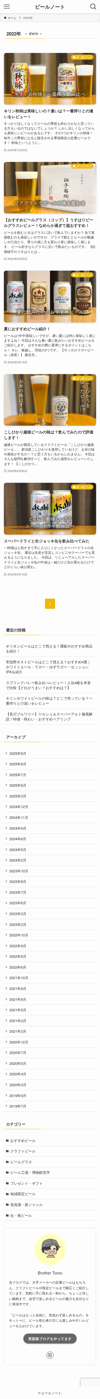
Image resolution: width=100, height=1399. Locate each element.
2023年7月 (17, 892)
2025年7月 (17, 774)
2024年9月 (17, 828)
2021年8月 (17, 999)
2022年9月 (17, 945)
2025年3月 (17, 796)
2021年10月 (18, 977)
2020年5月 (17, 1063)
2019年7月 (17, 1106)
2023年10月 (18, 871)
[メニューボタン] (6, 6)
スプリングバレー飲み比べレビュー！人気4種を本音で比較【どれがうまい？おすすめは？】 (48, 685)
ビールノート (50, 6)
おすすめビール (23, 1140)
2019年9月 (17, 1095)
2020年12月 (18, 1042)
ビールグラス (21, 1161)
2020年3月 (17, 1084)
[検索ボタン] (93, 6)
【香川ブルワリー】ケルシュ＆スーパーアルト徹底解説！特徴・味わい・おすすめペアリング (49, 716)
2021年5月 (17, 1009)
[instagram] (50, 1355)
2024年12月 (18, 806)
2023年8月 (17, 881)
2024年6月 (17, 838)
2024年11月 (18, 817)
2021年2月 (17, 1031)
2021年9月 (17, 988)
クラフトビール (23, 1151)
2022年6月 (17, 967)
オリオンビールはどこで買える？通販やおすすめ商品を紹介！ (49, 648)
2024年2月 (17, 860)
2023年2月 (17, 924)
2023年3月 (17, 913)
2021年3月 (17, 1020)
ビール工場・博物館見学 (30, 1172)
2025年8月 (17, 763)
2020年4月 (17, 1073)
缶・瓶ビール (21, 1215)
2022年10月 (18, 935)
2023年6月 (17, 902)
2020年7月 (17, 1052)
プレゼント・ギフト (26, 1183)
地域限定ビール (23, 1193)
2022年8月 (17, 956)
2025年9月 (17, 753)
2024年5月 (17, 849)
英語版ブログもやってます (50, 1338)
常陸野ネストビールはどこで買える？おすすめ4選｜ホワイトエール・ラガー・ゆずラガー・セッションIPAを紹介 (48, 666)
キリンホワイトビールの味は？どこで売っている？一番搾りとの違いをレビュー (49, 700)
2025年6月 (17, 785)
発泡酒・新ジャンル (26, 1204)
